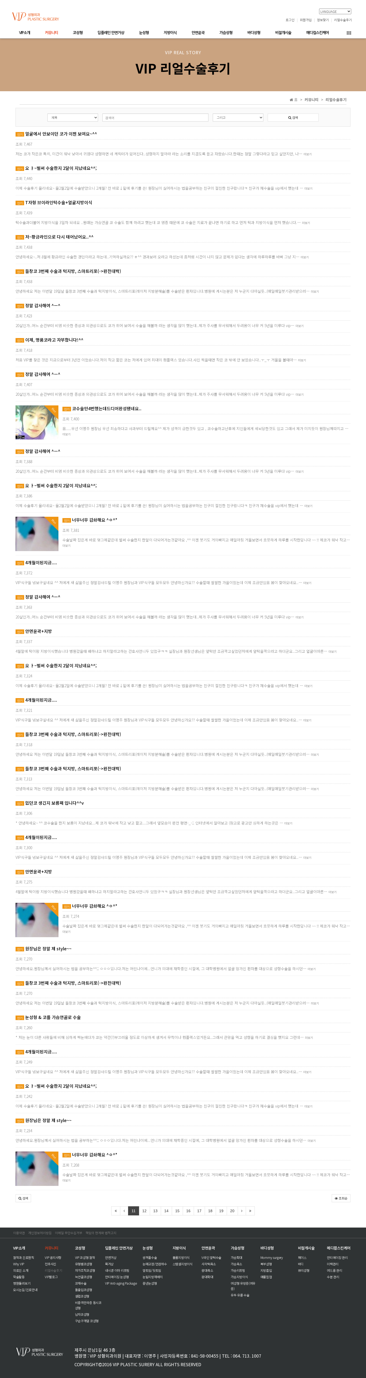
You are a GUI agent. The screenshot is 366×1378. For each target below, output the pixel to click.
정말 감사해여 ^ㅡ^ (38, 305)
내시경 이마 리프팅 (117, 1270)
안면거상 (111, 1257)
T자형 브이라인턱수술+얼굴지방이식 (54, 202)
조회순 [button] (343, 1198)
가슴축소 (236, 1264)
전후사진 (50, 1264)
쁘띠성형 (303, 1270)
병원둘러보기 (21, 1283)
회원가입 (306, 19)
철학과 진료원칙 (23, 1257)
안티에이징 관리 (337, 1257)
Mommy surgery (271, 1257)
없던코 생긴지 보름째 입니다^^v (50, 803)
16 (188, 1211)
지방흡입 (266, 1270)
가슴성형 (225, 33)
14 (166, 1211)
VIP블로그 (51, 1276)
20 (232, 1211)
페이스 (302, 1257)
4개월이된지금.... (37, 562)
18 (210, 1211)
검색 (294, 117)
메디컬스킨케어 (317, 33)
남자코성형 (82, 1314)
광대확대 (207, 1276)
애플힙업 (266, 1276)
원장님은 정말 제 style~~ (44, 948)
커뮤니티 (51, 33)
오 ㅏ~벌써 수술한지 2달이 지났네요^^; (57, 168)
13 (155, 1211)
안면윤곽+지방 (34, 631)
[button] (23, 1198)
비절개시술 (283, 33)
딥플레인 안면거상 (111, 33)
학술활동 (19, 1276)
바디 (301, 1264)
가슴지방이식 (239, 1276)
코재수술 (81, 1283)
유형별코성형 (83, 1264)
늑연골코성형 (83, 1276)
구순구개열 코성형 (87, 1320)
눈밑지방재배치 (153, 1276)
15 (177, 1211)
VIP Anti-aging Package (121, 1283)
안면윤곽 (198, 33)
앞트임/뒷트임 (152, 1270)
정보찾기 (323, 19)
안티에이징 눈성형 (117, 1276)
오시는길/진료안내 (25, 1289)
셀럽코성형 (82, 1296)
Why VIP (18, 1264)
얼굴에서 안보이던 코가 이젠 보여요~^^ (57, 134)
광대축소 (207, 1270)
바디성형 (253, 33)
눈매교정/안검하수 (155, 1264)
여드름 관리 (334, 1270)
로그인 (290, 19)
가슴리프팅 (238, 1270)
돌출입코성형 (83, 1289)
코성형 (78, 33)
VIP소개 (24, 33)
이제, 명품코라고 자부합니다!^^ (50, 340)
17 (199, 1211)
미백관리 (332, 1264)
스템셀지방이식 (183, 1264)
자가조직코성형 (85, 1270)
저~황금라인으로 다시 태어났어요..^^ (55, 237)
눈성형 (144, 33)
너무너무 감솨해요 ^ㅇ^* (90, 520)
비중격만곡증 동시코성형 (88, 1305)
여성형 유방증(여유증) (243, 1286)
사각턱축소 (208, 1264)
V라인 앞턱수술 (211, 1257)
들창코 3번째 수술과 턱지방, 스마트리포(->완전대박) (69, 271)
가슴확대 (236, 1257)
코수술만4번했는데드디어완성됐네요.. (102, 408)
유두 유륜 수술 (240, 1295)
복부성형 (266, 1264)
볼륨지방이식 (181, 1257)
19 (221, 1211)
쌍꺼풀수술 (150, 1257)
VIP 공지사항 (53, 1257)
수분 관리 (333, 1276)
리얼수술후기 (343, 19)
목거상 (109, 1264)
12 (144, 1211)
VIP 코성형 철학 (85, 1257)
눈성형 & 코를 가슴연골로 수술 (49, 1017)
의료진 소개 (20, 1270)
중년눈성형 (150, 1283)
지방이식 (170, 33)
